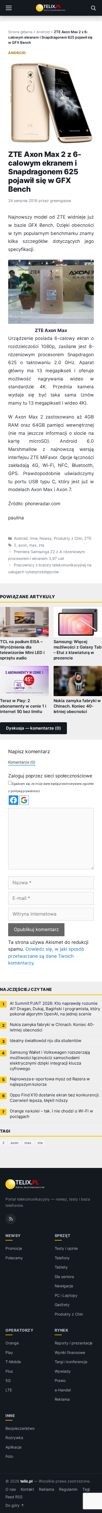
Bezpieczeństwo (20, 1428)
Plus (9, 1371)
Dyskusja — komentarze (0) (33, 728)
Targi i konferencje (71, 1361)
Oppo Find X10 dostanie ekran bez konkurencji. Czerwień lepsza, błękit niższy (55, 1098)
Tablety (61, 1267)
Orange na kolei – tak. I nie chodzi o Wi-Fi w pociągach (51, 1114)
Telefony (62, 1257)
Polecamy (14, 1257)
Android (43, 32)
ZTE (87, 538)
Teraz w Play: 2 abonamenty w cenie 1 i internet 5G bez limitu (23, 706)
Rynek (62, 1330)
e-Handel (63, 1390)
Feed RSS (14, 1497)
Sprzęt (62, 1235)
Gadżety (62, 1304)
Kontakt (27, 1489)
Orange (12, 1343)
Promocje (13, 1248)
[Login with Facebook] (13, 800)
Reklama (62, 1399)
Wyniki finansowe (70, 1352)
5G (8, 1380)
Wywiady (63, 1371)
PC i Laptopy (66, 1295)
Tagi (86, 1489)
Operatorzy (19, 1330)
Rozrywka (14, 1437)
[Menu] (9, 8)
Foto (9, 1456)
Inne (34, 538)
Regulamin (68, 1489)
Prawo (60, 1380)
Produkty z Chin (68, 538)
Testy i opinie (66, 1248)
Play (9, 1352)
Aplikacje (13, 1447)
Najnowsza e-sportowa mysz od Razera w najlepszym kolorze (50, 1082)
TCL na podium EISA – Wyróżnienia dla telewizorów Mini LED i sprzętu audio (22, 650)
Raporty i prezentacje (74, 1343)
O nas (10, 1489)
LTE (8, 1390)
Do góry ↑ (14, 1505)
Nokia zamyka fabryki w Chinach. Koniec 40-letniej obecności (52, 1027)
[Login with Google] (24, 800)
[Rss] (10, 1219)
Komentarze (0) (21, 762)
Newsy (45, 538)
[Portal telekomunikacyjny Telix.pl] (51, 8)
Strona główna (20, 32)
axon (22, 545)
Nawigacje (64, 1285)
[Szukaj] (93, 8)
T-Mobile (13, 1361)
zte (41, 545)
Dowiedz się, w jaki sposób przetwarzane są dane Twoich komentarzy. (46, 956)
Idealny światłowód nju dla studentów (45, 1040)
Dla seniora (64, 1276)
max (33, 545)
